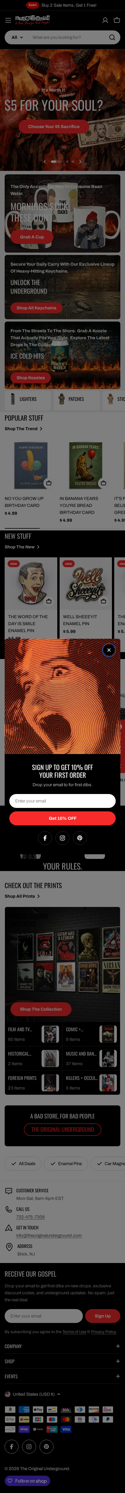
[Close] (109, 650)
